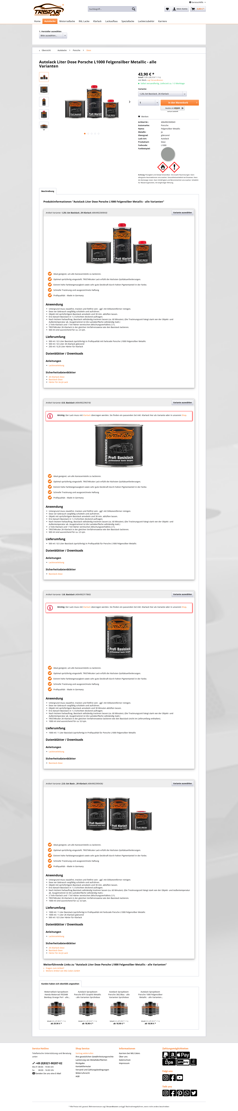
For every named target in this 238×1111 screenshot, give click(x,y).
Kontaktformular (83, 1066)
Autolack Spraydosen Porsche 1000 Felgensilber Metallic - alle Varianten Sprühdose (150, 994)
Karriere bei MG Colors (129, 1053)
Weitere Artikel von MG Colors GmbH (62, 970)
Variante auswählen (182, 212)
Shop (184, 415)
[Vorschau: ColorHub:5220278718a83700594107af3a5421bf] (44, 89)
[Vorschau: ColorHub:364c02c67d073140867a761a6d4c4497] (44, 77)
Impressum (124, 1063)
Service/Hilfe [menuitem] (197, 2)
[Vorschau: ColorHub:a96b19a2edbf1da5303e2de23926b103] (44, 126)
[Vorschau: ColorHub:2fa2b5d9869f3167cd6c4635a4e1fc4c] (44, 102)
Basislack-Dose (56, 379)
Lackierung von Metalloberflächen (91, 1060)
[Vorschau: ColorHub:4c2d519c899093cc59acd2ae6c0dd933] (44, 114)
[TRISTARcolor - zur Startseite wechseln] (49, 9)
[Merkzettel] (167, 9)
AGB (77, 1076)
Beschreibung (47, 191)
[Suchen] (133, 9)
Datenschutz (125, 1060)
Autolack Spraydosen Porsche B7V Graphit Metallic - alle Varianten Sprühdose (87, 994)
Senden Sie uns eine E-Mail (48, 1073)
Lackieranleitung (56, 365)
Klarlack (87, 415)
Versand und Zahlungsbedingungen (92, 1069)
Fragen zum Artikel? (54, 968)
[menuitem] (112, 9)
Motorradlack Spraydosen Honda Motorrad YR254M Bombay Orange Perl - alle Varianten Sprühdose (56, 994)
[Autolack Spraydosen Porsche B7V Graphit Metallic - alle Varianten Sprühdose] (87, 1009)
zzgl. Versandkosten (155, 80)
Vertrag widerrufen (84, 1053)
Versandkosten (112, 1106)
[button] (173, 109)
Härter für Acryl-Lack (58, 382)
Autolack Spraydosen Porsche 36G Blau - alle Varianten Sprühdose (119, 994)
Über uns (123, 1056)
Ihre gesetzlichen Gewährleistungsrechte (94, 1056)
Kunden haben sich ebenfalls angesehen (60, 983)
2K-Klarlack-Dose (56, 377)
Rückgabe (80, 1063)
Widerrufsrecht (83, 1073)
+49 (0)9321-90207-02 (48, 1063)
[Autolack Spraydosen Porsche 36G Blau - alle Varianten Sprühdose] (119, 1009)
